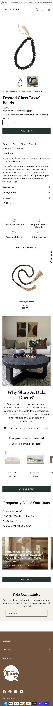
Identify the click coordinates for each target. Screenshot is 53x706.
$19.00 (25, 305)
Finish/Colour (9, 192)
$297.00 (35, 476)
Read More (26, 579)
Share (8, 203)
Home (5, 91)
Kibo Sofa (12, 473)
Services (6, 649)
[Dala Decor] (11, 9)
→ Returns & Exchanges (12, 148)
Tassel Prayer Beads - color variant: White (27, 308)
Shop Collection (26, 489)
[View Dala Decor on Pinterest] (10, 691)
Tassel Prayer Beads (25, 302)
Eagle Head (35, 473)
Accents (13, 91)
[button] (26, 111)
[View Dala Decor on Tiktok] (21, 691)
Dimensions (8, 187)
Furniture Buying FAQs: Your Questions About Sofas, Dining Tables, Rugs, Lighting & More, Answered (23, 556)
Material (6, 198)
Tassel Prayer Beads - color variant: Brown (23, 308)
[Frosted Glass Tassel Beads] (20, 81)
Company (7, 641)
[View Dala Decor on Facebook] (4, 691)
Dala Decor (12, 698)
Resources (7, 658)
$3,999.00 (13, 476)
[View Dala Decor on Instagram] (16, 691)
